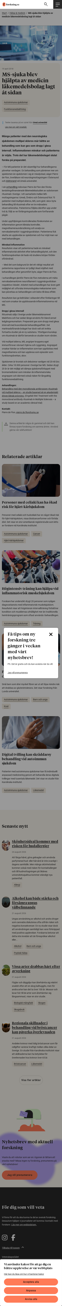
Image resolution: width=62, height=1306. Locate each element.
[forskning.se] (9, 4)
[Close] (50, 634)
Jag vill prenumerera (18, 672)
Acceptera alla (31, 1281)
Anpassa (31, 1290)
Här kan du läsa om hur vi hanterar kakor (24, 1274)
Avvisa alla (31, 1299)
